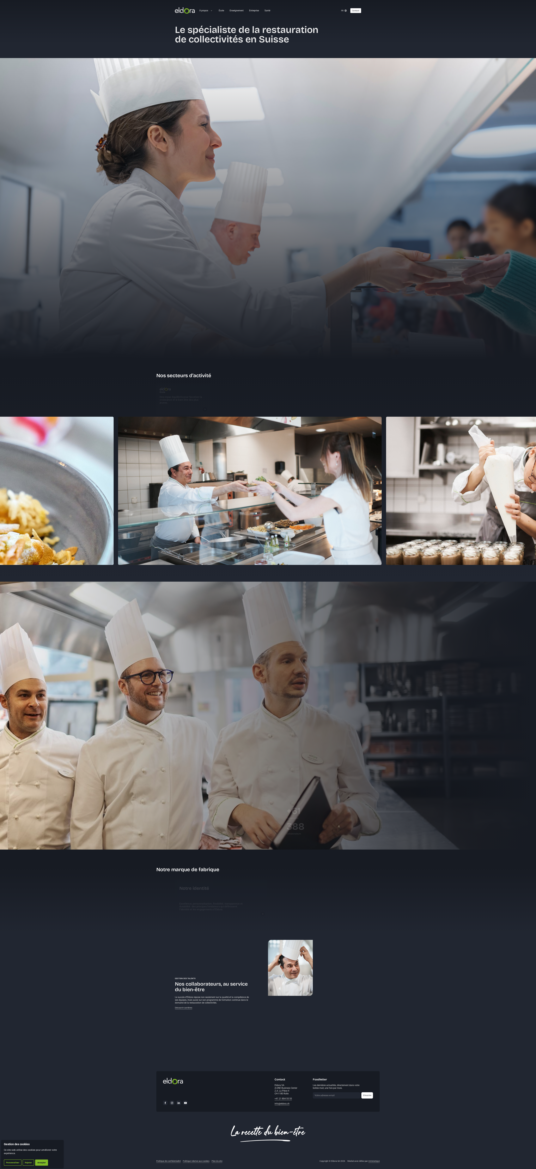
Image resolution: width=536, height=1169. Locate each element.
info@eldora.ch (282, 1103)
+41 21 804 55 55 (283, 1098)
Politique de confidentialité (168, 1161)
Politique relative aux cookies (196, 1161)
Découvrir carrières (183, 1008)
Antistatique (374, 1161)
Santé (267, 10)
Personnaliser (12, 1162)
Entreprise (254, 10)
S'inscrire (367, 1095)
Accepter (41, 1162)
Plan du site (217, 1161)
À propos (203, 10)
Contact (355, 10)
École (221, 10)
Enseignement (237, 10)
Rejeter (28, 1162)
